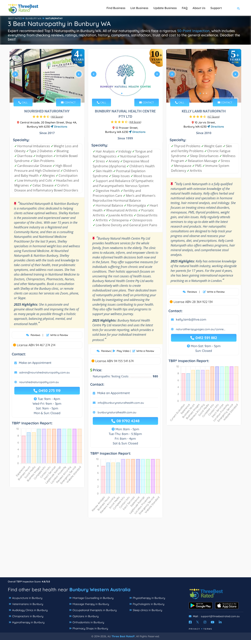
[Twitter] (197, 622)
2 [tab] (45, 93)
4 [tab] (51, 93)
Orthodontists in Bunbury (88, 622)
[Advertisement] (125, 549)
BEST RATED (15, 18)
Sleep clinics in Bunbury (147, 610)
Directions (60, 126)
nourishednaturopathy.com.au (39, 382)
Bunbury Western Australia (99, 589)
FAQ (184, 8)
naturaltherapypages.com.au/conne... (200, 329)
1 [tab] (42, 93)
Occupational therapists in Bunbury (95, 610)
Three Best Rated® (123, 636)
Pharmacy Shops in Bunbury (90, 628)
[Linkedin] (220, 622)
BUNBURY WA (33, 18)
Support (216, 8)
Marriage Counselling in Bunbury (93, 598)
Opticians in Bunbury (86, 616)
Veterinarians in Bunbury (27, 604)
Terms (207, 629)
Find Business (115, 8)
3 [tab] (48, 93)
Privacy (194, 629)
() (57, 116)
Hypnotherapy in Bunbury (28, 622)
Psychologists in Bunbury (148, 604)
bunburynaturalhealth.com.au (117, 412)
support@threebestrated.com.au (220, 616)
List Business (139, 8)
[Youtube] (212, 622)
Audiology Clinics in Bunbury (30, 610)
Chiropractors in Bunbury (27, 616)
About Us (199, 8)
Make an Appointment (35, 363)
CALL (24, 102)
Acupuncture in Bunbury (27, 598)
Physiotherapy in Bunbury (149, 598)
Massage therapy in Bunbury (91, 604)
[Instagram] (205, 622)
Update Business (165, 8)
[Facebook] (190, 622)
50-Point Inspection (193, 31)
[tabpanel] (47, 76)
